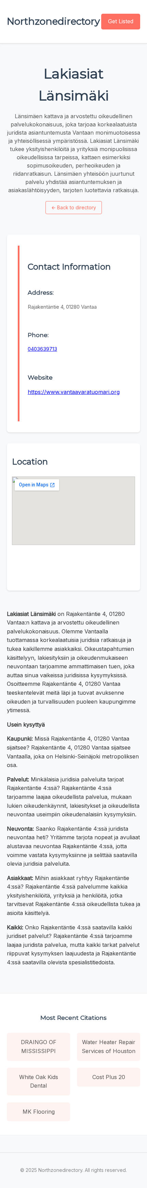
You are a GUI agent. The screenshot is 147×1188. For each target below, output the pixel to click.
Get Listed (120, 21)
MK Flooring (39, 1111)
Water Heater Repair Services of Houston (108, 1046)
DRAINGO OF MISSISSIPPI (38, 1046)
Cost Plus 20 (108, 1077)
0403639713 (42, 349)
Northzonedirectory (53, 21)
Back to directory (73, 207)
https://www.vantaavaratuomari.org (74, 391)
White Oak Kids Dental (38, 1081)
